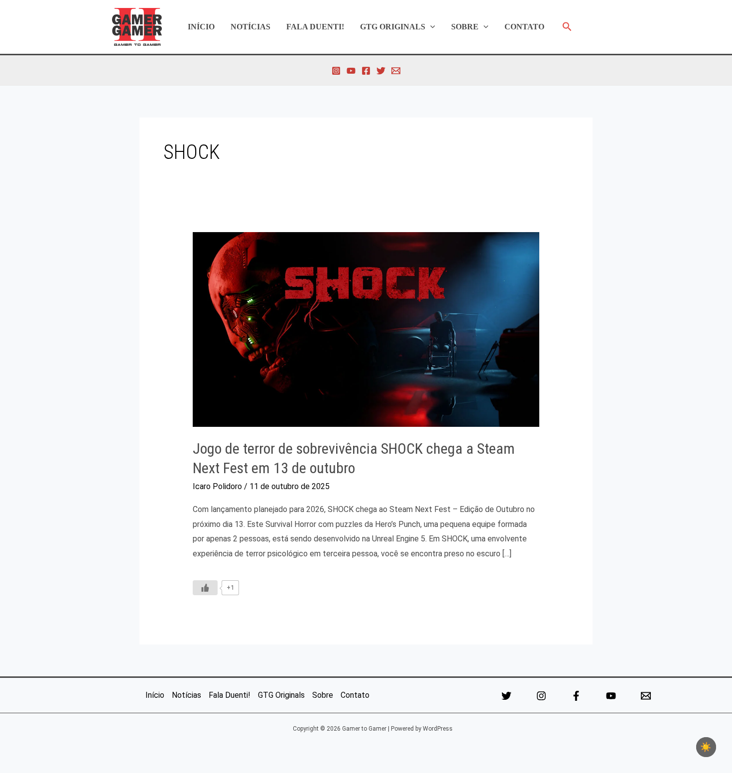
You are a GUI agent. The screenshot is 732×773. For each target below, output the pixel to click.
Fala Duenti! (315, 26)
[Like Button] (205, 587)
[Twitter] (380, 70)
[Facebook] (366, 70)
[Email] (646, 696)
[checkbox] (706, 747)
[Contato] (395, 70)
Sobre (465, 26)
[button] (430, 27)
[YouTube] (351, 70)
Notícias (250, 26)
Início (201, 26)
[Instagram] (336, 70)
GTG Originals (392, 26)
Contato (524, 26)
